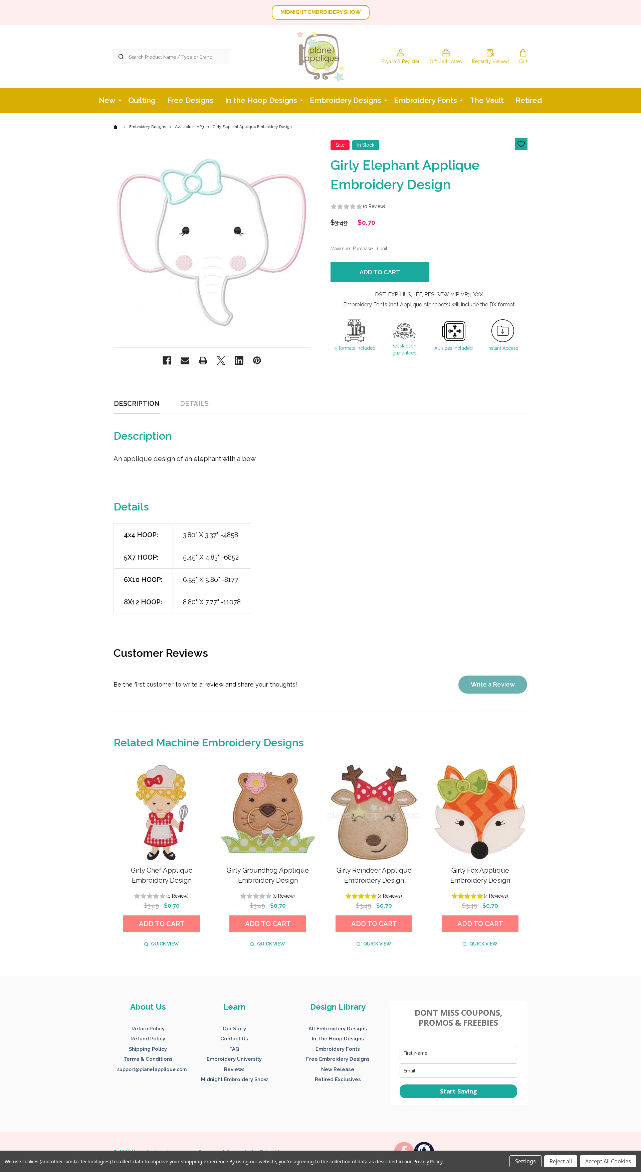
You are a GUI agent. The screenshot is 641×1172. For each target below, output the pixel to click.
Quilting (142, 100)
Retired (528, 100)
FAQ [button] (234, 1049)
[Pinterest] (257, 360)
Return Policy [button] (148, 1029)
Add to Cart (380, 272)
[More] (120, 100)
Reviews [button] (234, 1069)
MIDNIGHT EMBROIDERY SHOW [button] (320, 12)
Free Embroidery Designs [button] (338, 1059)
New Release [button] (337, 1069)
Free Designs (190, 100)
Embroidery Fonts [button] (337, 1049)
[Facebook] (167, 360)
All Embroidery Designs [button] (337, 1029)
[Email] (185, 360)
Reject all (561, 1161)
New (107, 100)
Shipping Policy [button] (148, 1049)
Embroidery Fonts (425, 100)
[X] (221, 360)
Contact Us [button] (234, 1039)
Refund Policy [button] (148, 1039)
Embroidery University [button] (234, 1059)
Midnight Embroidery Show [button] (234, 1079)
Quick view (165, 943)
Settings (525, 1161)
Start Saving (458, 1091)
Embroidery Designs (345, 100)
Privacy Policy (427, 1161)
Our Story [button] (234, 1029)
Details (194, 404)
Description (137, 404)
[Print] (203, 360)
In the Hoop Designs (261, 100)
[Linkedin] (239, 360)
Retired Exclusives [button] (338, 1079)
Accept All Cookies (608, 1161)
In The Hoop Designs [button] (338, 1039)
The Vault (487, 100)
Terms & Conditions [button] (148, 1059)
